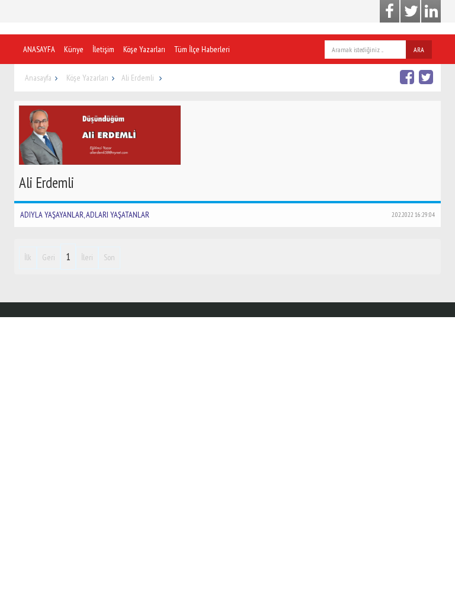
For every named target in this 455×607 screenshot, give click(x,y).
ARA (419, 49)
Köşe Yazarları (144, 49)
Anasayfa (38, 77)
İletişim (103, 49)
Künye (74, 49)
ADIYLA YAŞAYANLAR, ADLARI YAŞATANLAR (227, 214)
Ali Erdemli (138, 77)
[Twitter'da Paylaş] (427, 77)
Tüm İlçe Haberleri (202, 49)
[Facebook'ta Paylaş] (408, 77)
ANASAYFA (39, 49)
